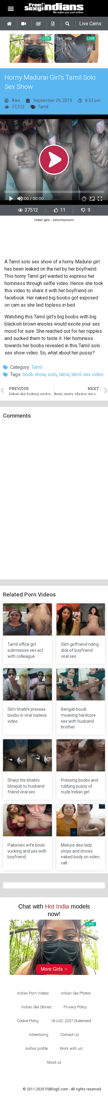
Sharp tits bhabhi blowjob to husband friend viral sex (26, 786)
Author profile (36, 1048)
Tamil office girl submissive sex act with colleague (25, 650)
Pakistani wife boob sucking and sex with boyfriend (27, 851)
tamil (64, 374)
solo (52, 374)
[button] (11, 8)
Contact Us (69, 1034)
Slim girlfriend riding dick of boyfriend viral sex (80, 650)
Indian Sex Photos (76, 993)
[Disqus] (54, 499)
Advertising (38, 1034)
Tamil (43, 106)
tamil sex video (87, 374)
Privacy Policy (75, 1007)
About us (54, 1062)
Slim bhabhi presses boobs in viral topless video (27, 715)
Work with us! (71, 1048)
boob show (34, 374)
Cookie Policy (28, 1021)
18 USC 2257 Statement (71, 1021)
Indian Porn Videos (33, 993)
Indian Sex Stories (36, 1007)
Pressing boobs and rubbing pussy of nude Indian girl (79, 786)
